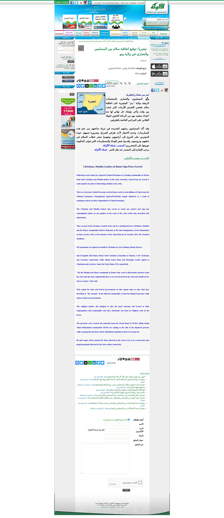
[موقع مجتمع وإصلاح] (135, 33)
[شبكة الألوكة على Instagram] (85, 3)
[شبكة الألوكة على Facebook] (72, 3)
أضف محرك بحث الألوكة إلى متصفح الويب (112, 507)
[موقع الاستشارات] (115, 33)
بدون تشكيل (111, 82)
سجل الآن (67, 68)
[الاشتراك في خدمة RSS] (138, 4)
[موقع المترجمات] (59, 33)
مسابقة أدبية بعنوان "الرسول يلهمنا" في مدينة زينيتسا (160, 54)
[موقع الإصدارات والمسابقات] (69, 33)
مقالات (93, 38)
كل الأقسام (131, 38)
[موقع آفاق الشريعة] (153, 33)
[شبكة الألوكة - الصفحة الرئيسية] (133, 4)
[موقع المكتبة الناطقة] (78, 33)
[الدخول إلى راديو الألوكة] (153, 24)
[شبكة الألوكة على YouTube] (81, 3)
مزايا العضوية (61, 65)
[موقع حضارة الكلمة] (125, 33)
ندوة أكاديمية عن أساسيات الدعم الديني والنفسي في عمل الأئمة (159, 49)
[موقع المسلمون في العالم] (105, 33)
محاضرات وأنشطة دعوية (119, 38)
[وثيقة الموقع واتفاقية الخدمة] (110, 4)
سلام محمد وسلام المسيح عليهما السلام (129, 392)
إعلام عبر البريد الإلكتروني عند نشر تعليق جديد (115, 420)
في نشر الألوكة (68, 80)
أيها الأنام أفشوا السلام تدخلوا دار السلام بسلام (127, 390)
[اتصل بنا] (98, 4)
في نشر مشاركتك (68, 77)
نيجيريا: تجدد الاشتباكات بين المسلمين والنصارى (127, 408)
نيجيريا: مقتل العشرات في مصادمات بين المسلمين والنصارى (121, 395)
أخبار (108, 38)
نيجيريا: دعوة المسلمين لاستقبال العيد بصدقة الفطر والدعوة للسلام (119, 379)
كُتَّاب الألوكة (159, 38)
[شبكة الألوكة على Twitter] (76, 3)
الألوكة (97, 503)
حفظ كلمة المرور (66, 57)
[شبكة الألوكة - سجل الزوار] (124, 4)
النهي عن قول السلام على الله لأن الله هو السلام (126, 377)
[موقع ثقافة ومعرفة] (144, 33)
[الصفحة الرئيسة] (143, 4)
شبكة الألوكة (129, 41)
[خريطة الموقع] (141, 4)
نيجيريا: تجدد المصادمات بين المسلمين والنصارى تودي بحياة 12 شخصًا (118, 403)
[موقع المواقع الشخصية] (95, 33)
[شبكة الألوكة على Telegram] (90, 3)
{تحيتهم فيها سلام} (137, 387)
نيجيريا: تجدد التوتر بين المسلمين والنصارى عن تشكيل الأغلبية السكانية (118, 398)
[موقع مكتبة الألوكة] (86, 33)
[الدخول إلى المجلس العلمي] (155, 28)
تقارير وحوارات (101, 38)
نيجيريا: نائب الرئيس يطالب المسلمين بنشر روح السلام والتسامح (120, 385)
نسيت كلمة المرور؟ (68, 59)
